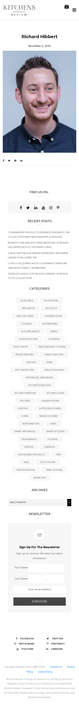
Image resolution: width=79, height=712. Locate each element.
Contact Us (56, 667)
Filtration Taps (28, 339)
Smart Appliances (25, 431)
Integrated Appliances (39, 378)
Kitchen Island (55, 393)
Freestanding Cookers (52, 347)
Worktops (39, 478)
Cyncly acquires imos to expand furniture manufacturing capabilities (37, 265)
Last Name (21, 579)
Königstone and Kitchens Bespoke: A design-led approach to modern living (38, 244)
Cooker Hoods (53, 316)
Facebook (27, 639)
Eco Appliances (30, 331)
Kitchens (25, 401)
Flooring (54, 339)
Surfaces (49, 447)
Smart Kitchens (55, 431)
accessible (27, 301)
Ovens (25, 416)
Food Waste (20, 347)
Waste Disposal (26, 470)
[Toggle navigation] (73, 10)
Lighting (23, 408)
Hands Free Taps (54, 355)
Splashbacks (29, 439)
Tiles (26, 462)
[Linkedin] (35, 208)
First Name (21, 568)
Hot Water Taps (24, 370)
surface (29, 447)
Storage (52, 439)
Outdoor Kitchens (50, 408)
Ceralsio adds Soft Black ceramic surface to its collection (38, 275)
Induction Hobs (54, 370)
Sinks (53, 424)
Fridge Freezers (24, 355)
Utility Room (47, 462)
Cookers (26, 324)
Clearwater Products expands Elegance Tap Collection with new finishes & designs (39, 234)
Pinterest (58, 644)
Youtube (27, 649)
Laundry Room (50, 401)
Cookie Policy (45, 672)
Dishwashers (50, 324)
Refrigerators (31, 424)
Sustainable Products (31, 455)
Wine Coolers (54, 470)
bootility (51, 308)
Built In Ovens (25, 316)
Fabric (54, 331)
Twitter (57, 639)
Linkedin (56, 649)
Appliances (28, 308)
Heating (31, 362)
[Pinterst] (58, 208)
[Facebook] (21, 208)
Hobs (49, 362)
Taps (58, 455)
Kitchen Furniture (25, 393)
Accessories (51, 301)
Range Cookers (49, 416)
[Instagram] (50, 208)
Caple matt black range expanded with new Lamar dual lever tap (38, 255)
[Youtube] (43, 208)
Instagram (26, 644)
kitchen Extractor (39, 385)
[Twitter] (28, 208)
